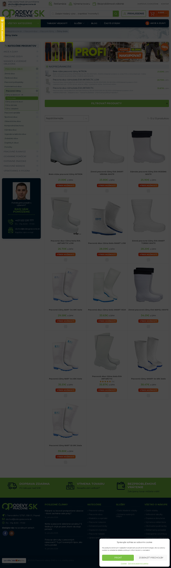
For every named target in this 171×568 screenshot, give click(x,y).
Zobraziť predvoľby (151, 557)
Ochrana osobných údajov (138, 563)
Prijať (118, 557)
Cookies (124, 563)
